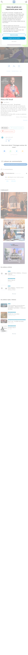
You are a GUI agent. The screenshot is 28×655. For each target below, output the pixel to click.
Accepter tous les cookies (14, 38)
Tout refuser (14, 41)
